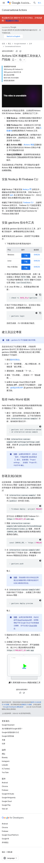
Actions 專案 (29, 145)
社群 (3, 744)
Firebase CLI (28, 202)
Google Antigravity (8, 798)
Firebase (5, 790)
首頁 (3, 44)
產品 (9, 44)
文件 (30, 44)
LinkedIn (5, 765)
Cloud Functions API (24, 620)
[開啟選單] (3, 3)
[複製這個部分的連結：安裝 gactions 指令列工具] (36, 223)
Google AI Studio (8, 794)
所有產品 (5, 842)
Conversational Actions (14, 10)
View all (5, 809)
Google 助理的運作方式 (10, 732)
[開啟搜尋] (34, 2)
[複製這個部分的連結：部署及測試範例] (24, 476)
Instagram (6, 761)
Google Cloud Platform (10, 835)
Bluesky (5, 757)
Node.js (26, 189)
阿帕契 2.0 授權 (26, 704)
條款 (3, 852)
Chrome (5, 786)
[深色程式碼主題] (36, 295)
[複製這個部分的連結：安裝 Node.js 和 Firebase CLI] (4, 183)
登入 (39, 3)
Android (5, 783)
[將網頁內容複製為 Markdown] (20, 60)
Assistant (26, 2)
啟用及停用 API (16, 388)
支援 (3, 740)
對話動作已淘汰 (12, 21)
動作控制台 (15, 360)
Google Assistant (20, 44)
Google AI (5, 839)
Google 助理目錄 (8, 736)
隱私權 (9, 852)
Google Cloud (7, 801)
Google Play (6, 805)
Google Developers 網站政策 (13, 707)
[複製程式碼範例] (40, 295)
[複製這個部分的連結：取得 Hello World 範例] (32, 399)
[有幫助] (17, 51)
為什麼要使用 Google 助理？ (12, 729)
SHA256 (37, 255)
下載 (25, 256)
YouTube (5, 772)
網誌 (3, 754)
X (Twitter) (6, 769)
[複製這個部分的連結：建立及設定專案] (24, 332)
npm (11, 195)
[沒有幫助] (20, 51)
